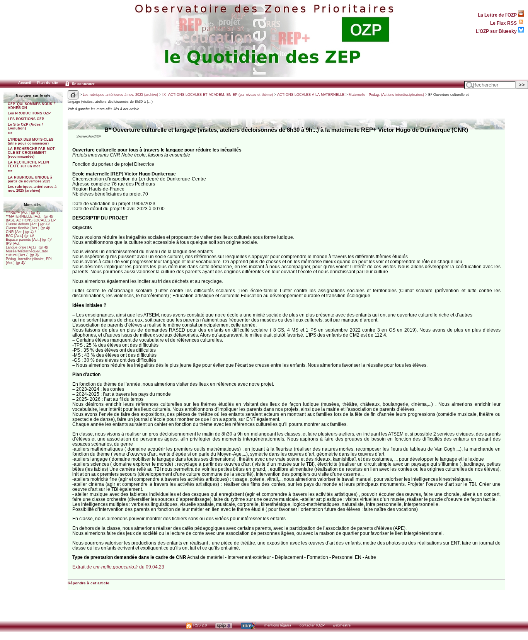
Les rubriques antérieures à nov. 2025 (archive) (32, 188)
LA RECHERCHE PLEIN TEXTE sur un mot (28, 164)
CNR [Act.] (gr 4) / (21, 232)
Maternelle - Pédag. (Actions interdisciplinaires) (386, 95)
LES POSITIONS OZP (26, 119)
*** (10, 134)
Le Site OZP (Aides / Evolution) (25, 126)
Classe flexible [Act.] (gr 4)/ (28, 228)
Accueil (24, 83)
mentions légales (277, 625)
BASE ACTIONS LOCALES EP (31, 220)
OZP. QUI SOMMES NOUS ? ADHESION (32, 106)
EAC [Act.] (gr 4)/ (20, 236)
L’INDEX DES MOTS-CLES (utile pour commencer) (30, 141)
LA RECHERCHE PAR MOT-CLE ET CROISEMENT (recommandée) (32, 152)
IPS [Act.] (14, 243)
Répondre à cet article (88, 583)
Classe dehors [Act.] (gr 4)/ (28, 224)
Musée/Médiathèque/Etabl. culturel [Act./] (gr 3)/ (27, 253)
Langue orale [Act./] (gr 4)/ (27, 247)
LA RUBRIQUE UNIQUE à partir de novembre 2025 (30, 179)
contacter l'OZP (312, 625)
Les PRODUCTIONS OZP (29, 113)
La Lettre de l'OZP (498, 14)
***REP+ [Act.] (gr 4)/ (23, 212)
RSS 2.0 (199, 625)
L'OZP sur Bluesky (497, 31)
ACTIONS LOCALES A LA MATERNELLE (310, 95)
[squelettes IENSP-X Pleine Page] (248, 625)
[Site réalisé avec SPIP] (224, 625)
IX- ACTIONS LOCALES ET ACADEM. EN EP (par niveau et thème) (217, 95)
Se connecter (83, 84)
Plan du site (47, 83)
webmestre (342, 625)
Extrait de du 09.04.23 (118, 566)
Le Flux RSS (504, 23)
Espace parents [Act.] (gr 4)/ (29, 240)
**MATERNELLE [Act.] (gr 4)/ (29, 216)
